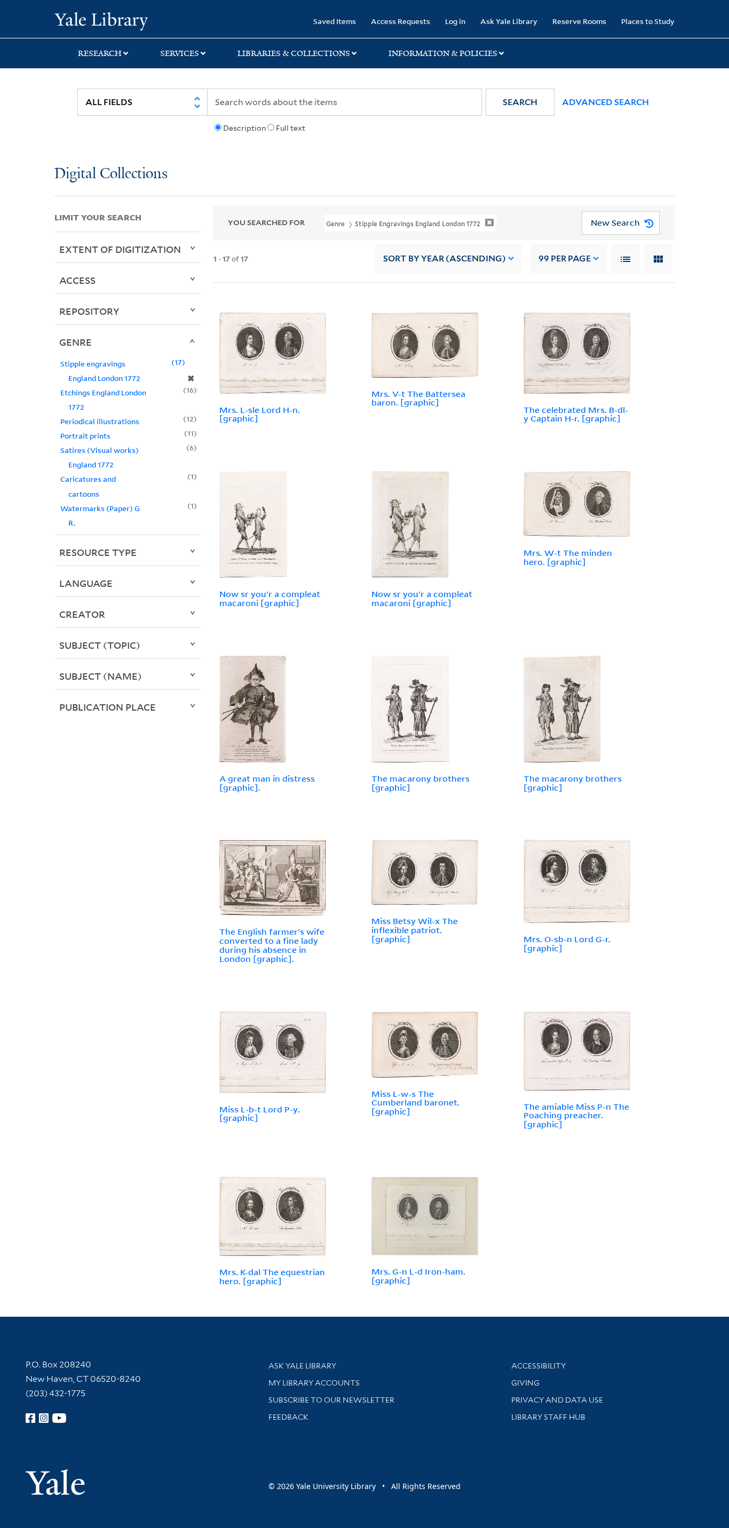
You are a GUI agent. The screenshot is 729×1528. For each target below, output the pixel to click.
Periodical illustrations (99, 421)
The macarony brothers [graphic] (420, 783)
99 (564, 258)
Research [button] (100, 53)
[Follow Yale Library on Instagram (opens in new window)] (44, 1418)
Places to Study (648, 21)
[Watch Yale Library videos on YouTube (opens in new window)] (59, 1418)
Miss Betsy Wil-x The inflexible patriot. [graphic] (414, 930)
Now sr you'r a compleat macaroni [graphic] (269, 598)
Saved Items (334, 21)
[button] (520, 102)
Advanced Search (605, 102)
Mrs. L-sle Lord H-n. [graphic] (259, 414)
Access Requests (400, 21)
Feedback (288, 1417)
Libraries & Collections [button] (293, 53)
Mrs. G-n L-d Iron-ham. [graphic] (418, 1276)
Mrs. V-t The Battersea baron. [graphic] (418, 398)
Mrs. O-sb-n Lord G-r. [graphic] (567, 943)
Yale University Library (100, 20)
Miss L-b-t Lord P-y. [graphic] (259, 1114)
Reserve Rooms (579, 21)
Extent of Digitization (120, 249)
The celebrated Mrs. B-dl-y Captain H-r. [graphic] (576, 414)
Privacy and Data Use (557, 1400)
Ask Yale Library (508, 21)
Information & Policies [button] (443, 53)
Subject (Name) (100, 676)
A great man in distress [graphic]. (267, 783)
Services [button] (179, 53)
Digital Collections (111, 174)
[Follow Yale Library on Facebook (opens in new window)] (30, 1418)
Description (244, 128)
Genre (75, 342)
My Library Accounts (314, 1383)
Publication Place (107, 707)
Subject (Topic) (99, 645)
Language (86, 583)
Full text (290, 128)
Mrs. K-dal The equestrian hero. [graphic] (272, 1276)
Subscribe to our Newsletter (331, 1400)
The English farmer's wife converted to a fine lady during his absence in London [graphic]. (271, 945)
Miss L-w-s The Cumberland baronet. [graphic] (415, 1102)
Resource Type (98, 552)
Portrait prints (85, 436)
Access (77, 280)
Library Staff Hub (548, 1417)
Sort (444, 258)
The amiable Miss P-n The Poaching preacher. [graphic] (576, 1115)
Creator (82, 614)
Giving (525, 1383)
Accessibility (538, 1366)
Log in (455, 21)
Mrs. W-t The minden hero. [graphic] (568, 557)
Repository (89, 311)
